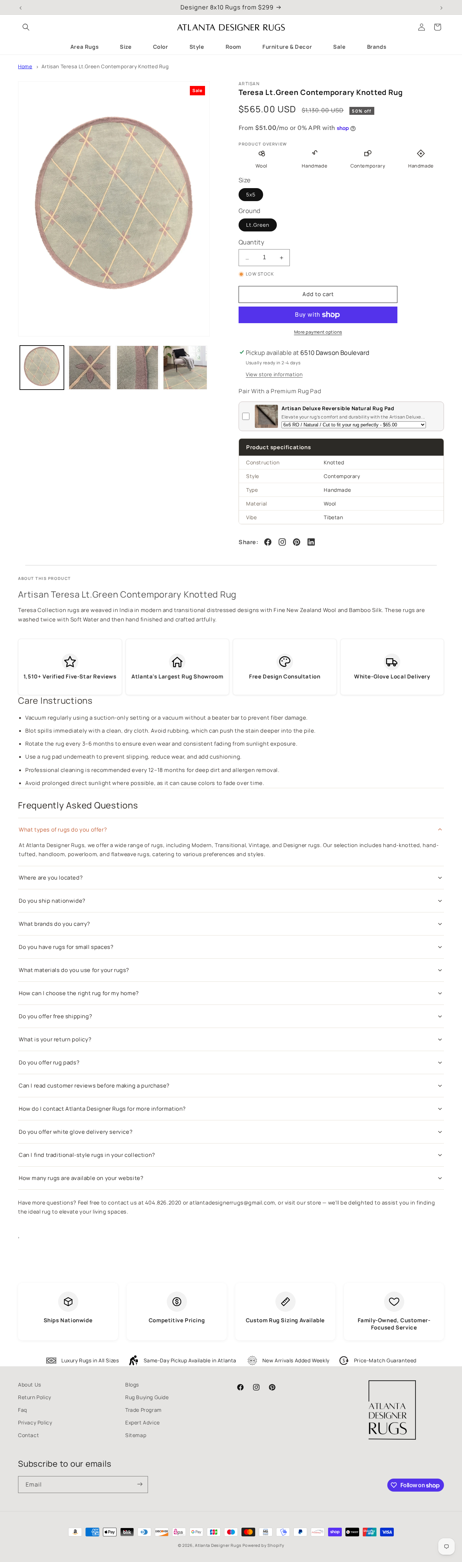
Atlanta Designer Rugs (218, 1545)
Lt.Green (257, 224)
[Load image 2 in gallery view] (89, 368)
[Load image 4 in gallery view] (185, 368)
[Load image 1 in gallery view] (42, 368)
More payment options (318, 332)
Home (25, 66)
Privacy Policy (35, 1422)
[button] (26, 27)
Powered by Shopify (263, 1545)
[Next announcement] (441, 7)
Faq (22, 1409)
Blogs (132, 1384)
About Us (29, 1384)
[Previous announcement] (21, 7)
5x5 (251, 194)
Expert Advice (142, 1422)
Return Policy (34, 1397)
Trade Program (143, 1409)
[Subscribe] (140, 1484)
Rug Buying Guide (147, 1397)
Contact (28, 1435)
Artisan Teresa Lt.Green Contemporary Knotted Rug (105, 66)
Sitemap (135, 1435)
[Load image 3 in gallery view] (138, 368)
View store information (274, 374)
